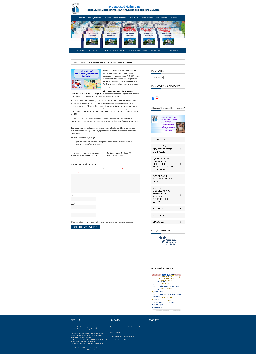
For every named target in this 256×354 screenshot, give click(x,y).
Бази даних (107, 50)
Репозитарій (97, 50)
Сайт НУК (173, 18)
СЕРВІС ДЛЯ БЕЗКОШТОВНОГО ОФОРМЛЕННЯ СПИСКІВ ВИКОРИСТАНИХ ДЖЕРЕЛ (161, 195)
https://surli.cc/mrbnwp (93, 144)
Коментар (75, 173)
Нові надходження (94, 18)
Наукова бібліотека (124, 6)
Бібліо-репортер (161, 18)
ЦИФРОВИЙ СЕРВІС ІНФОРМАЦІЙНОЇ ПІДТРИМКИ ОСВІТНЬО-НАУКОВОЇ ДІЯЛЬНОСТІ (163, 164)
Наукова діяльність (119, 18)
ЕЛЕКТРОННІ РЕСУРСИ (155, 50)
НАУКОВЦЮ (158, 222)
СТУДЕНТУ (158, 208)
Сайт (72, 212)
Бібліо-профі (134, 18)
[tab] (168, 139)
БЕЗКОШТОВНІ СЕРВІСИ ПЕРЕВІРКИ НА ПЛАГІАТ (162, 179)
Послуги (108, 18)
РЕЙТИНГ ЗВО (159, 140)
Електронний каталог (84, 50)
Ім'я (73, 196)
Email (73, 204)
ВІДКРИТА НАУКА (118, 50)
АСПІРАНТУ (158, 215)
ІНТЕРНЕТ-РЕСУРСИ (172, 50)
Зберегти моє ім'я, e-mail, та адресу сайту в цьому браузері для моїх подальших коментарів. (102, 222)
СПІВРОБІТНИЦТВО (147, 18)
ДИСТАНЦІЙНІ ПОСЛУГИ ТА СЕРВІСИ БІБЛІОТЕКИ (163, 149)
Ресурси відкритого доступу (137, 50)
